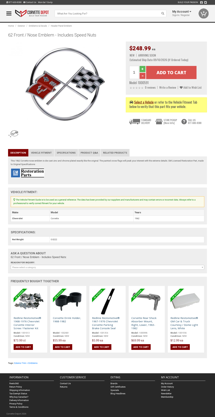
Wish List (165, 390)
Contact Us (30, 2)
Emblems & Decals (38, 26)
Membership (167, 397)
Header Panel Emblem (61, 26)
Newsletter (166, 393)
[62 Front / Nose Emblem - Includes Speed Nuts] (65, 84)
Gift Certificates (118, 387)
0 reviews (150, 87)
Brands (114, 383)
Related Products (115, 152)
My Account (167, 383)
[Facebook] (201, 2)
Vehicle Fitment (41, 152)
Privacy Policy (15, 403)
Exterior (21, 26)
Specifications (66, 152)
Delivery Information (19, 400)
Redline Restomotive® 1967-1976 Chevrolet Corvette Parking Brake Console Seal (106, 323)
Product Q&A (89, 152)
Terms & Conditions (18, 407)
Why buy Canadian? (18, 397)
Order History (167, 387)
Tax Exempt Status (18, 393)
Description (18, 152)
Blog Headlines (118, 393)
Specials (115, 390)
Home (11, 26)
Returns (63, 387)
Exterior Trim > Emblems (25, 363)
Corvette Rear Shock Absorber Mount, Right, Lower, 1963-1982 (144, 323)
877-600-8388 (15, 2)
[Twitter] (205, 2)
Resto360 (14, 383)
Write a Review (167, 87)
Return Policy (15, 387)
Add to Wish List (192, 87)
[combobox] (107, 267)
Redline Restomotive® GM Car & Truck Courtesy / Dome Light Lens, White (184, 323)
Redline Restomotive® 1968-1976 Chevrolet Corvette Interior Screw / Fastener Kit (27, 323)
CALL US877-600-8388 (194, 121)
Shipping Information (19, 390)
